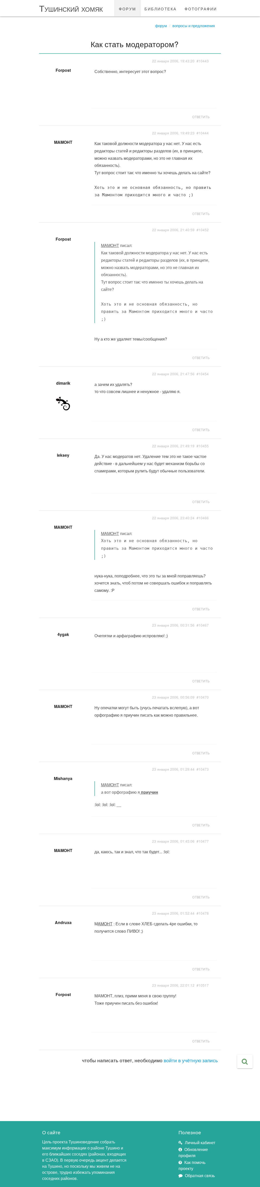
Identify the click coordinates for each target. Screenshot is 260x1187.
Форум (161, 25)
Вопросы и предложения (193, 25)
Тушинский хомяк (71, 8)
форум (127, 8)
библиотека (160, 8)
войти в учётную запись (191, 1060)
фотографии (201, 8)
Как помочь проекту (191, 1165)
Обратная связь (200, 1175)
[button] (245, 1061)
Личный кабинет (200, 1142)
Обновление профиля (193, 1152)
